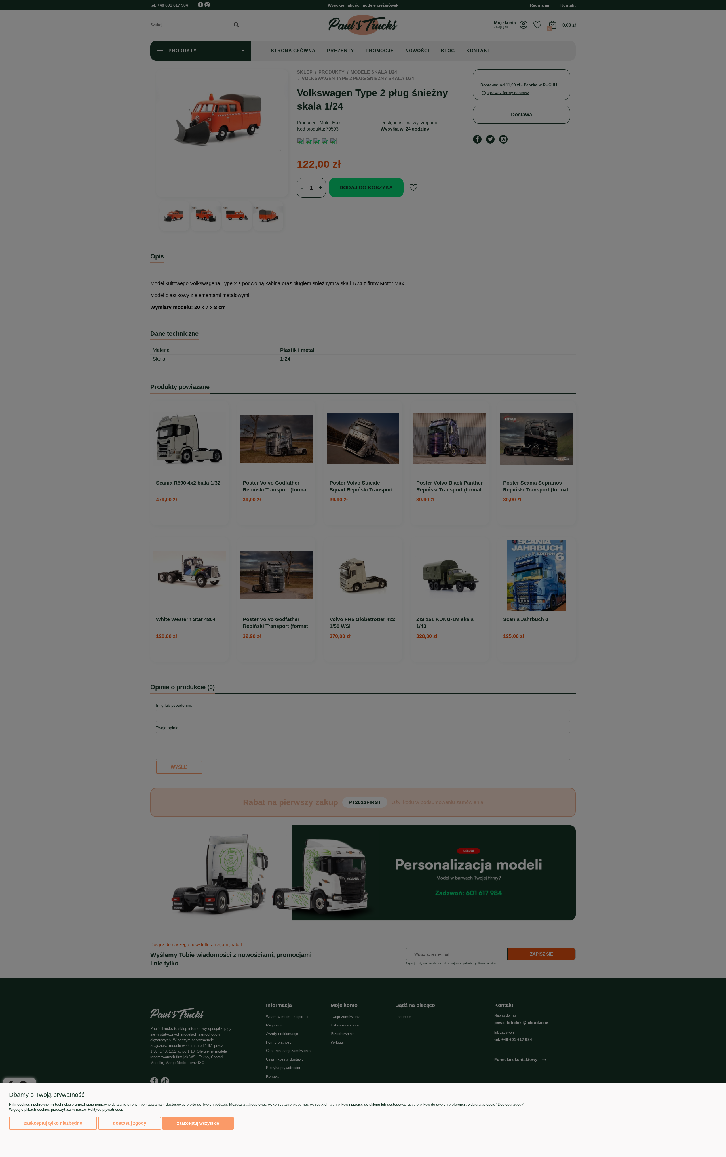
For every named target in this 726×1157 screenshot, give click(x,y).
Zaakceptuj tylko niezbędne (53, 1123)
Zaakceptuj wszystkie (198, 1123)
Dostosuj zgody (129, 1123)
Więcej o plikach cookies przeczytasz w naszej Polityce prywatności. (66, 1109)
